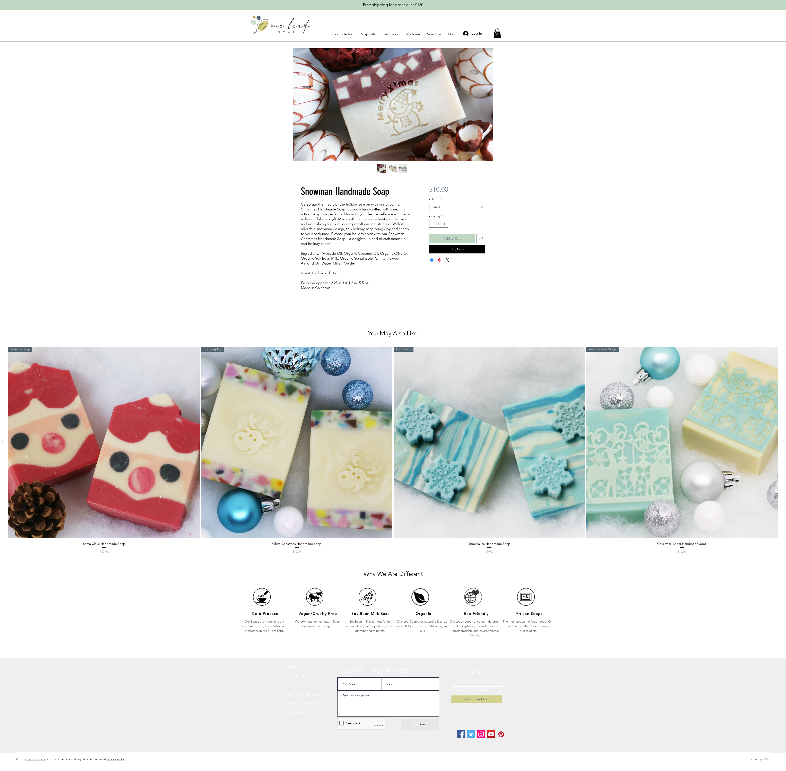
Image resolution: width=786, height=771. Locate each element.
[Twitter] (471, 734)
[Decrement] (432, 223)
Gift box (435, 199)
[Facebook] (461, 734)
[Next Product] (783, 442)
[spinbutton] (438, 223)
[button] (343, 34)
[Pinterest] (501, 734)
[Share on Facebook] (431, 260)
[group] (393, 450)
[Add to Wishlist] (481, 238)
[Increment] (444, 223)
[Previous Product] (2, 442)
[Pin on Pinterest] (439, 260)
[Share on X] (447, 260)
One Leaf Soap (34, 759)
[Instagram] (481, 734)
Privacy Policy (115, 759)
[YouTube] (491, 734)
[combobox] (457, 207)
